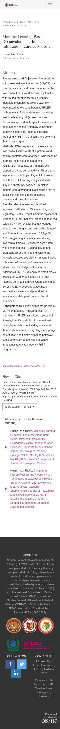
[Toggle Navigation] (50, 4)
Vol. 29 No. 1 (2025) (14, 21)
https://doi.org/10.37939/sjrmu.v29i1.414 (23, 365)
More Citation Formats (18, 406)
